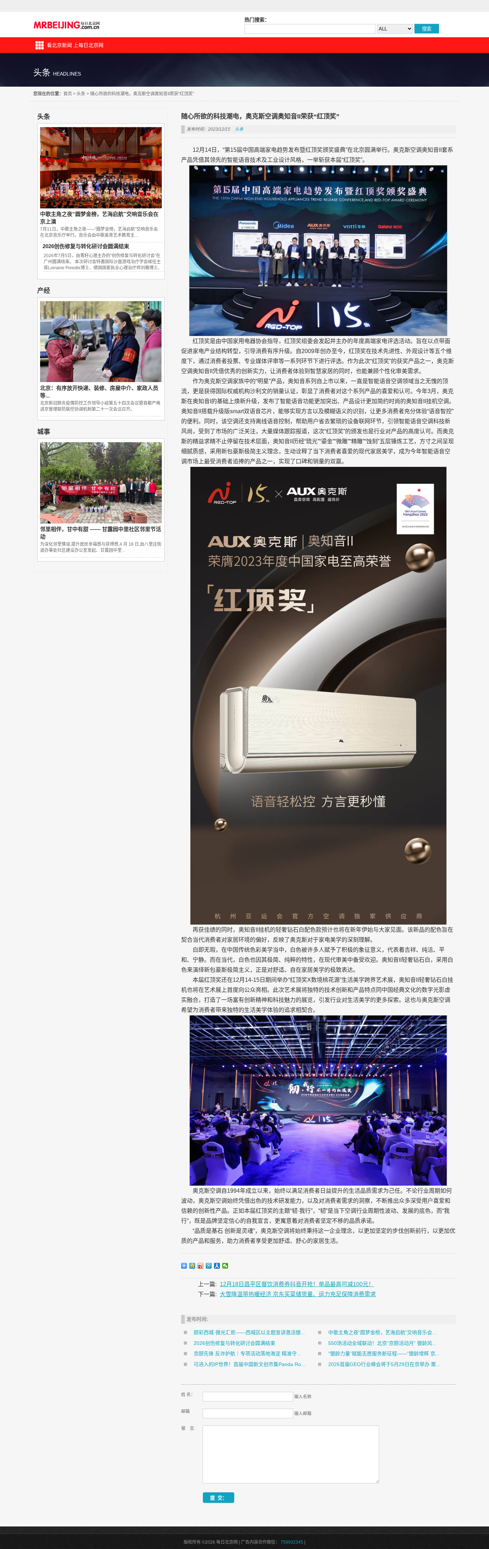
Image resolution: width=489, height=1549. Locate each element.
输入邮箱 (302, 1413)
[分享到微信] (225, 1266)
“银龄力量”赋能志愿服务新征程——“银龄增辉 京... (384, 1353)
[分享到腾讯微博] (209, 1266)
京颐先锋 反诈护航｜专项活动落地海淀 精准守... (247, 1353)
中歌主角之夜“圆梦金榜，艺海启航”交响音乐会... (382, 1332)
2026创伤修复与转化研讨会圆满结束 (86, 246)
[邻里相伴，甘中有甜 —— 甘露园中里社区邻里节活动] (101, 522)
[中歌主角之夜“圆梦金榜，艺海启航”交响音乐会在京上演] (101, 206)
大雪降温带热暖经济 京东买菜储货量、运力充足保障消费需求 (298, 1294)
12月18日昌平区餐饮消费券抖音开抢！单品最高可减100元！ (297, 1284)
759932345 (292, 1542)
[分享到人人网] (217, 1266)
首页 (67, 93)
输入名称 (302, 1396)
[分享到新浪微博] (201, 1266)
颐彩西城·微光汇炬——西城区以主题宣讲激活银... (249, 1332)
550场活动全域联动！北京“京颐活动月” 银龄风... (382, 1343)
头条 (81, 93)
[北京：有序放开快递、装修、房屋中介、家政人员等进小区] (101, 380)
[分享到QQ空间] (192, 1266)
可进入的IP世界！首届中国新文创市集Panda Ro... (249, 1364)
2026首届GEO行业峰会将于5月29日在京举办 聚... (384, 1364)
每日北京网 (67, 24)
